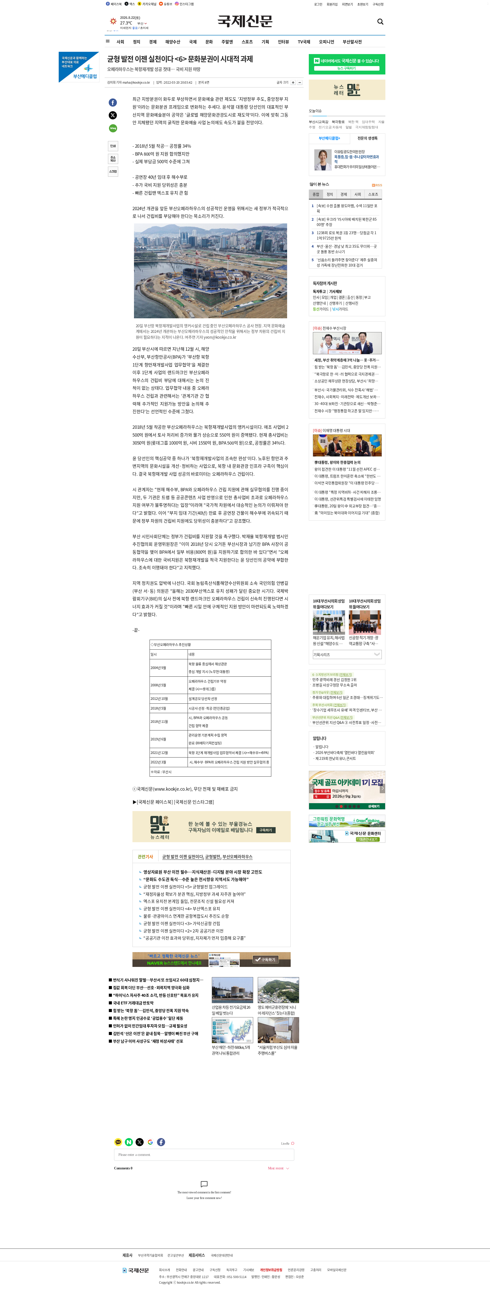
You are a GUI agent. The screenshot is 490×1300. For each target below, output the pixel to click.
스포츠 (247, 42)
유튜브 (168, 4)
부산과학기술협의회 (150, 1255)
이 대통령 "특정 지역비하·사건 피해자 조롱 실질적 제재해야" (358, 492)
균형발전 (212, 856)
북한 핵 (353, 122)
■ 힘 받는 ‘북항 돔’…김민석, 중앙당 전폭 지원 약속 (148, 1010)
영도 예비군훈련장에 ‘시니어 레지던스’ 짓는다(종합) (277, 1010)
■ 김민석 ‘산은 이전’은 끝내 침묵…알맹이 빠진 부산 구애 (153, 1033)
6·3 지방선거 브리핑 (332, 674)
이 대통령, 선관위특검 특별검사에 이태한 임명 (347, 498)
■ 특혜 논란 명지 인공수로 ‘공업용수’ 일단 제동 (145, 1018)
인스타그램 (186, 4)
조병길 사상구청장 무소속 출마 (334, 684)
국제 (193, 42)
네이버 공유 (112, 128)
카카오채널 (149, 4)
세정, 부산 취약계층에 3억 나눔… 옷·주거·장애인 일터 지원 (358, 359)
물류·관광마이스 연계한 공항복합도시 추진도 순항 (186, 916)
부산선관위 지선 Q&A (332, 717)
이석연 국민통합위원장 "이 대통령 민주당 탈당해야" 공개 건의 (359, 482)
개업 (333, 297)
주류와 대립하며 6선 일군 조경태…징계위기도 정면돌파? (353, 697)
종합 (316, 194)
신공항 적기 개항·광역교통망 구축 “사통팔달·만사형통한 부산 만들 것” (365, 646)
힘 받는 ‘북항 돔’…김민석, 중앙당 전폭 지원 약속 (349, 366)
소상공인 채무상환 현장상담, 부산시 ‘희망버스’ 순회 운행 (355, 380)
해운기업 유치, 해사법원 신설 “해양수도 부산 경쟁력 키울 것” (329, 643)
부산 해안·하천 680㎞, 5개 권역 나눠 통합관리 (231, 1050)
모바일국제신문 (337, 1270)
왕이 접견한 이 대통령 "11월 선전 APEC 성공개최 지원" (354, 469)
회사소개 (164, 1270)
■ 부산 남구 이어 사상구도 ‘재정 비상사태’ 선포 (145, 1041)
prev (311, 788)
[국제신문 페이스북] (155, 802)
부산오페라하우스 (238, 856)
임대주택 (368, 122)
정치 (137, 42)
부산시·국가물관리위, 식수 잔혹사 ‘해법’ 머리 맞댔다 (352, 389)
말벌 (349, 127)
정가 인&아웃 (327, 692)
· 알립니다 (320, 746)
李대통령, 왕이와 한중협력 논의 (337, 462)
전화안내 (181, 1270)
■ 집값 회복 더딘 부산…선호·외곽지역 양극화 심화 (148, 987)
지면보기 (347, 4)
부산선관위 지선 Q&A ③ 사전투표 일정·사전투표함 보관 (353, 722)
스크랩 (112, 172)
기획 (265, 42)
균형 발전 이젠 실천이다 (182, 856)
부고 (367, 297)
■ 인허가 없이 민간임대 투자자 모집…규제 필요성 (147, 1025)
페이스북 (116, 4)
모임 (325, 297)
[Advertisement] (250, 377)
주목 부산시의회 (329, 705)
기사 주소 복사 (112, 159)
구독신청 (378, 4)
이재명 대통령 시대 (331, 430)
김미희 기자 (114, 82)
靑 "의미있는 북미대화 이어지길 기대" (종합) (347, 512)
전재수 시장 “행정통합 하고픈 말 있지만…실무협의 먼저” (356, 410)
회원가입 (332, 4)
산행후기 (335, 303)
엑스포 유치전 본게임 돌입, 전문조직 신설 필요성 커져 (188, 901)
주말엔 (227, 42)
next (382, 788)
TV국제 (304, 42)
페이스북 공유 (112, 103)
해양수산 (172, 42)
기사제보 (248, 1270)
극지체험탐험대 (366, 127)
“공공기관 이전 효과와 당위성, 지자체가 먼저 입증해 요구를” (194, 938)
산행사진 (351, 303)
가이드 (321, 308)
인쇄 (112, 146)
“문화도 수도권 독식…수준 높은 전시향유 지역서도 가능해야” (195, 879)
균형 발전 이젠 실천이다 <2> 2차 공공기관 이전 (183, 931)
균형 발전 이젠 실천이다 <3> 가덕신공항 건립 (181, 923)
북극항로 (338, 122)
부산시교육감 (318, 122)
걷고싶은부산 (175, 1255)
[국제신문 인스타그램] (194, 802)
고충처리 (315, 1270)
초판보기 (362, 4)
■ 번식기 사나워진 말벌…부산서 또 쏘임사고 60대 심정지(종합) (159, 979)
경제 (153, 42)
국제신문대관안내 (222, 1255)
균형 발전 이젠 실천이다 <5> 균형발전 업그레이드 (185, 887)
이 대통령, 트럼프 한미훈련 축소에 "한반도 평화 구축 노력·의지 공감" (364, 475)
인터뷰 (283, 42)
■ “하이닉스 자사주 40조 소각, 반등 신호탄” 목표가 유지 (153, 995)
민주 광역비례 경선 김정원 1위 (334, 679)
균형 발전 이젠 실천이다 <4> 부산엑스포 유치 (181, 908)
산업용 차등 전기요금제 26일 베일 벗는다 (231, 1010)
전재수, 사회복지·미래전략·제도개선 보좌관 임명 (350, 396)
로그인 (318, 4)
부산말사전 (352, 42)
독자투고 (231, 1270)
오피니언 (326, 42)
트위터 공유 (112, 116)
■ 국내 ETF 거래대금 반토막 (131, 1002)
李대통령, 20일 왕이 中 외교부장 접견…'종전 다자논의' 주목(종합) (362, 505)
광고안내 (198, 1270)
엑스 (132, 4)
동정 (359, 297)
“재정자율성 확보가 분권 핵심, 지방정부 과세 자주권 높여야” (194, 894)
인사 (316, 297)
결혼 (342, 297)
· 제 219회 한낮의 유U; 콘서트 (334, 758)
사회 (120, 42)
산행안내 (319, 303)
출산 (350, 297)
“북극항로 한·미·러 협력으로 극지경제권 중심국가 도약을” (357, 373)
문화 (209, 42)
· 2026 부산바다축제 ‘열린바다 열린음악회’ (344, 752)
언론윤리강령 (296, 1270)
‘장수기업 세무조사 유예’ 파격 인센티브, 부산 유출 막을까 (353, 709)
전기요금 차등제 (330, 127)
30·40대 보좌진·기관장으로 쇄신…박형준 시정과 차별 (354, 403)
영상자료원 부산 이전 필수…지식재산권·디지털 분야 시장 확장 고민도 (202, 872)
